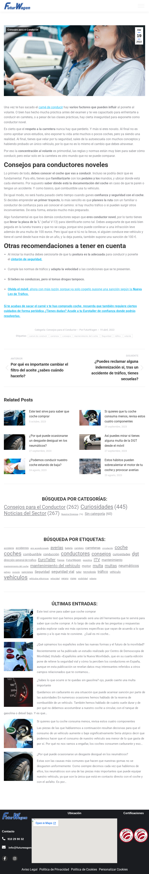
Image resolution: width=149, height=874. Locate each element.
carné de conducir (51, 107)
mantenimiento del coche (86, 336)
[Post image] (14, 418)
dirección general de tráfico (20, 560)
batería (69, 548)
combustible (32, 554)
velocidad (55, 578)
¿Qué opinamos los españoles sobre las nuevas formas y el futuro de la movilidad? (90, 644)
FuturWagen (73, 560)
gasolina (87, 560)
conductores (75, 553)
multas (111, 565)
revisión (16, 572)
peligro (7, 572)
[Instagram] (15, 858)
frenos (60, 560)
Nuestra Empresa (72, 514)
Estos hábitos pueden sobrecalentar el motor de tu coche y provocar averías (124, 465)
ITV (97, 559)
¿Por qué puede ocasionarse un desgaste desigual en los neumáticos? (48, 440)
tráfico (118, 336)
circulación (107, 548)
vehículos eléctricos (39, 578)
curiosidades (121, 554)
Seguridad (107, 336)
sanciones (27, 572)
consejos (66, 336)
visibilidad (83, 578)
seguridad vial (62, 571)
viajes (73, 578)
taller (78, 572)
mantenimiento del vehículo (55, 565)
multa (98, 565)
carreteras (92, 548)
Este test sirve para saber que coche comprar (49, 414)
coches (12, 553)
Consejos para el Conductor (23, 29)
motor (86, 566)
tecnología (89, 571)
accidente (9, 548)
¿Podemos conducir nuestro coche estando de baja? (48, 462)
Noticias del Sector (32, 513)
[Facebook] (5, 858)
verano (64, 578)
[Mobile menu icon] (141, 6)
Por (88, 329)
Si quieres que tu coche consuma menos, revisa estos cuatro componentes (125, 416)
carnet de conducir (38, 336)
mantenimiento (112, 560)
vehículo (115, 572)
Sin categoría (98, 514)
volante (127, 336)
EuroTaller (46, 559)
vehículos (16, 577)
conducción (51, 554)
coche (121, 547)
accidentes (22, 548)
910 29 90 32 (16, 839)
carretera (54, 336)
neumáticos (129, 566)
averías (56, 547)
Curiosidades (104, 507)
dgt (135, 553)
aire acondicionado (39, 548)
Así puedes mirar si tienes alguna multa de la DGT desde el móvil (122, 440)
